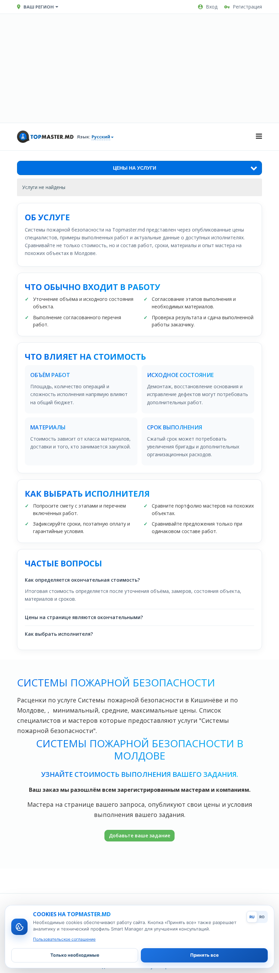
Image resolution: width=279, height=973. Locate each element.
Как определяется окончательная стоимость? (82, 580)
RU (252, 917)
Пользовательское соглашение (64, 939)
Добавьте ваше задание (139, 835)
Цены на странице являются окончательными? (84, 617)
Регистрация (247, 6)
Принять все (204, 955)
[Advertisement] (139, 68)
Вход (211, 6)
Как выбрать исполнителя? (59, 634)
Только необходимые (74, 955)
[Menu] (259, 137)
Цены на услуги (134, 168)
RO (262, 917)
